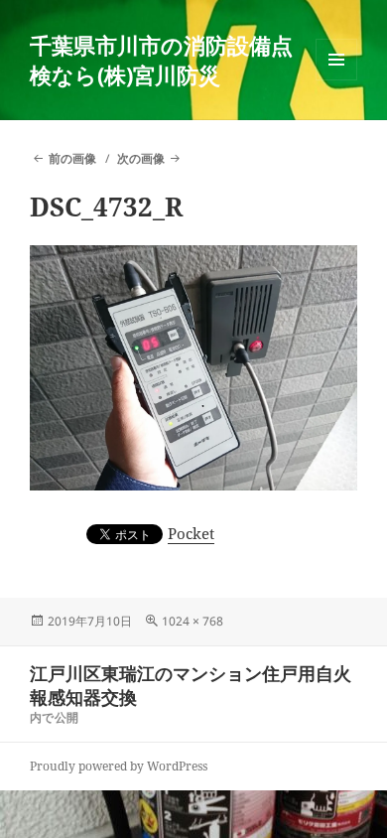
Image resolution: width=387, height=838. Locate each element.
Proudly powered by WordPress (118, 766)
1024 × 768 (192, 621)
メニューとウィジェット (336, 79)
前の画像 (72, 158)
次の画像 (141, 158)
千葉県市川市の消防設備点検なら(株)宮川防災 (161, 59)
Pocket (191, 533)
